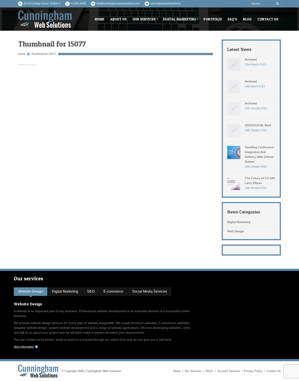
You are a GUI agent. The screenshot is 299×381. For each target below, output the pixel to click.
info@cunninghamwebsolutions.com (118, 3)
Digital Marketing (238, 222)
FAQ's (209, 371)
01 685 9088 (78, 3)
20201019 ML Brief (258, 125)
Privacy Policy (253, 371)
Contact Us (274, 371)
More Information (24, 346)
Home (21, 53)
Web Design (235, 231)
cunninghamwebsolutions (165, 3)
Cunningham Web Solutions (103, 371)
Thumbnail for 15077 (43, 53)
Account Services (228, 371)
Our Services (193, 371)
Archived (251, 59)
